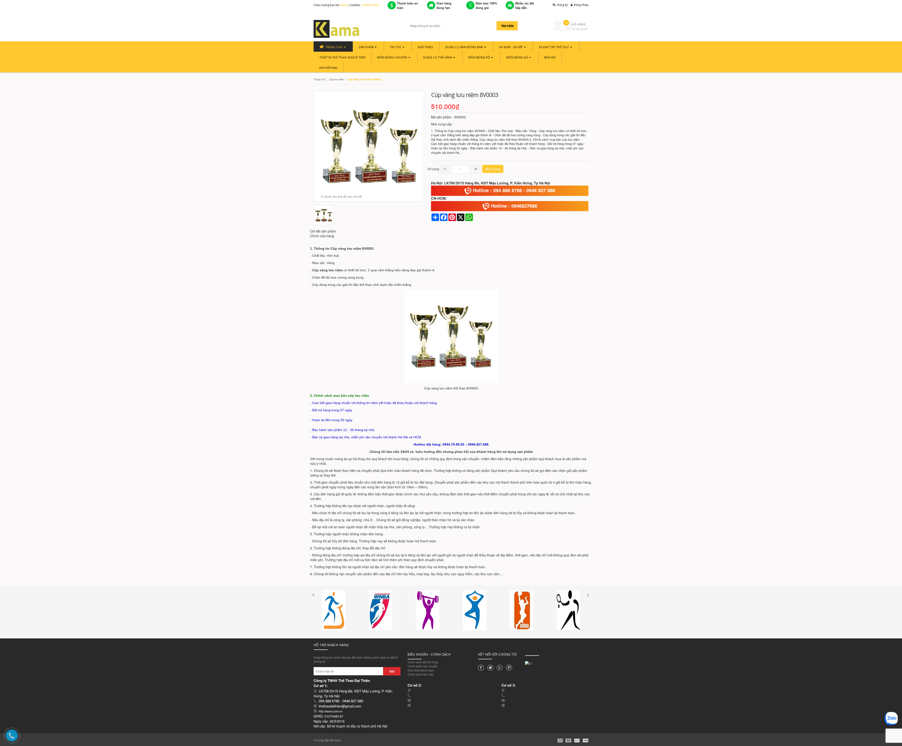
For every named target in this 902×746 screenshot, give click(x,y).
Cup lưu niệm (336, 79)
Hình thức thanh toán (421, 670)
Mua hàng (492, 169)
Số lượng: (433, 169)
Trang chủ (319, 79)
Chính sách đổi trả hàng (423, 662)
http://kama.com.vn (330, 711)
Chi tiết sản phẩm (323, 231)
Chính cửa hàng (322, 235)
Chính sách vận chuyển (423, 666)
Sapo (337, 740)
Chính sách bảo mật (420, 674)
